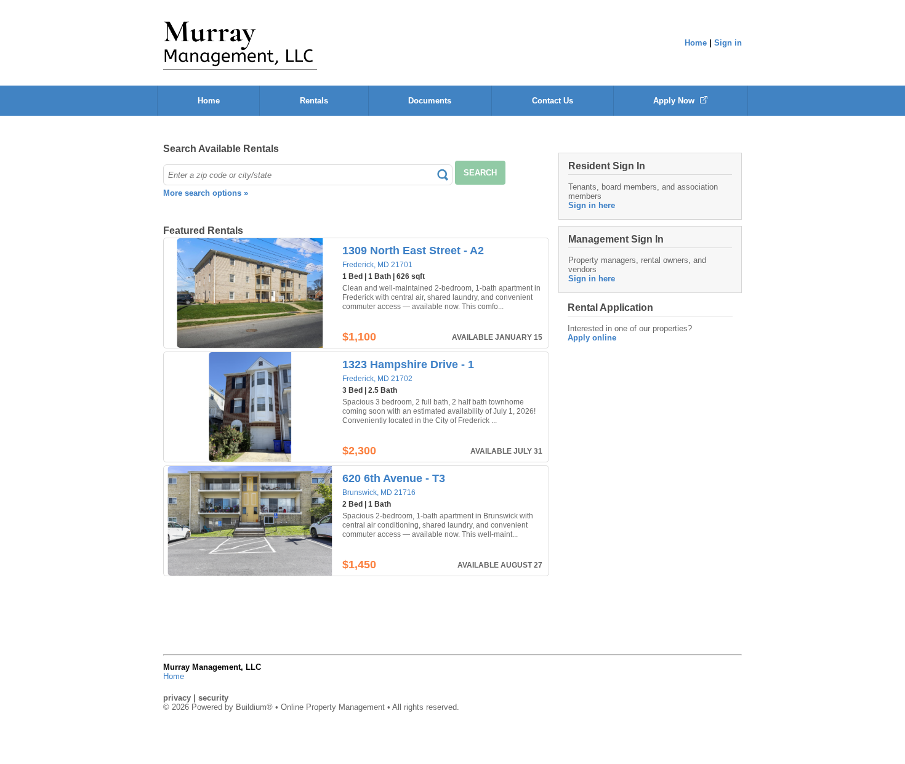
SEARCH (480, 172)
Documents (429, 100)
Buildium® (254, 707)
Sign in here (591, 205)
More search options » (205, 193)
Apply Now (675, 100)
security (213, 697)
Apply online (592, 337)
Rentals (314, 100)
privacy (177, 697)
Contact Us (552, 100)
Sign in (728, 42)
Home (696, 42)
